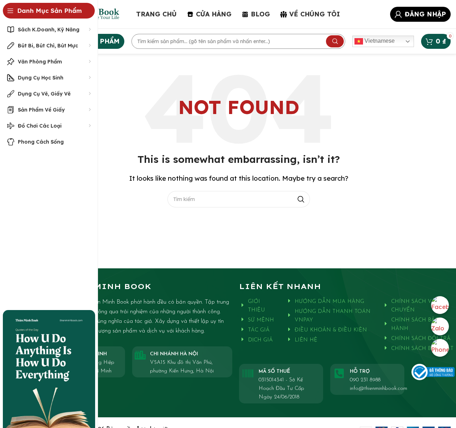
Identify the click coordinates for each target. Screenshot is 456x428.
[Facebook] (440, 305)
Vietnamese (379, 41)
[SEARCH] (335, 41)
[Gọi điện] (440, 348)
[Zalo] (440, 326)
